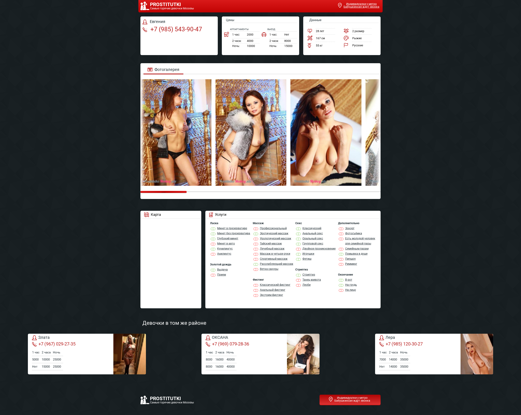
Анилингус (224, 253)
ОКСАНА (220, 337)
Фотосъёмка (353, 233)
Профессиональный (273, 228)
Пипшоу (350, 258)
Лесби (306, 284)
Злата (44, 337)
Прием (221, 274)
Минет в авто (226, 243)
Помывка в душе (356, 253)
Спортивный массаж (274, 258)
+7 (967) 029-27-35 (57, 344)
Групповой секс (312, 243)
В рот (348, 279)
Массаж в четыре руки (275, 253)
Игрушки (308, 253)
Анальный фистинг (272, 289)
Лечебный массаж (272, 248)
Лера (390, 337)
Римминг (351, 263)
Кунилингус (225, 248)
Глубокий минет (227, 238)
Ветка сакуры (269, 269)
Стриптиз (308, 274)
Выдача (222, 269)
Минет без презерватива (233, 233)
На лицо (350, 289)
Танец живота (311, 279)
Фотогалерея (166, 69)
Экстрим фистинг (271, 295)
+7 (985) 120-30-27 (404, 344)
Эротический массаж (274, 233)
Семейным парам (357, 248)
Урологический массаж (275, 238)
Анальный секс (312, 233)
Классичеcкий (311, 228)
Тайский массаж (271, 243)
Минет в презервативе (232, 228)
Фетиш (306, 258)
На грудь (351, 284)
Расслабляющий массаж (276, 263)
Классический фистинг (275, 284)
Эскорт (350, 228)
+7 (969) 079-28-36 (230, 344)
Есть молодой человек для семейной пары (360, 241)
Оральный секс (312, 238)
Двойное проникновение (319, 248)
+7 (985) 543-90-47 (175, 29)
